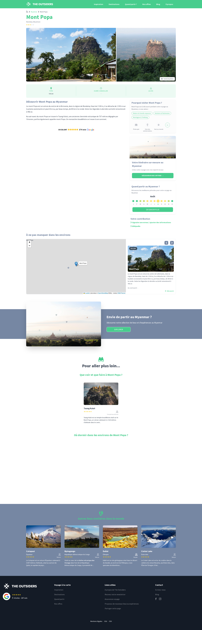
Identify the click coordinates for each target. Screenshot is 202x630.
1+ (167, 125)
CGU (105, 621)
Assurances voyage (112, 599)
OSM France (121, 293)
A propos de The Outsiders (115, 590)
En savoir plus (152, 209)
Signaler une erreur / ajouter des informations (151, 222)
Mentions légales (96, 621)
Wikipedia (136, 226)
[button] (76, 129)
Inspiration (98, 4)
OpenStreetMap (103, 293)
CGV (110, 621)
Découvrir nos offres (153, 175)
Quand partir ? (131, 4)
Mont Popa (43, 12)
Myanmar (34, 12)
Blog (158, 4)
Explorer (118, 329)
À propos (169, 4)
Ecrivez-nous (160, 590)
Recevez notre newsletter (115, 594)
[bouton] (166, 243)
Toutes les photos (168, 79)
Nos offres (146, 4)
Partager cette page (113, 608)
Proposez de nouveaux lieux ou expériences (122, 604)
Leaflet (87, 293)
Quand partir (59, 599)
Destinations (114, 4)
